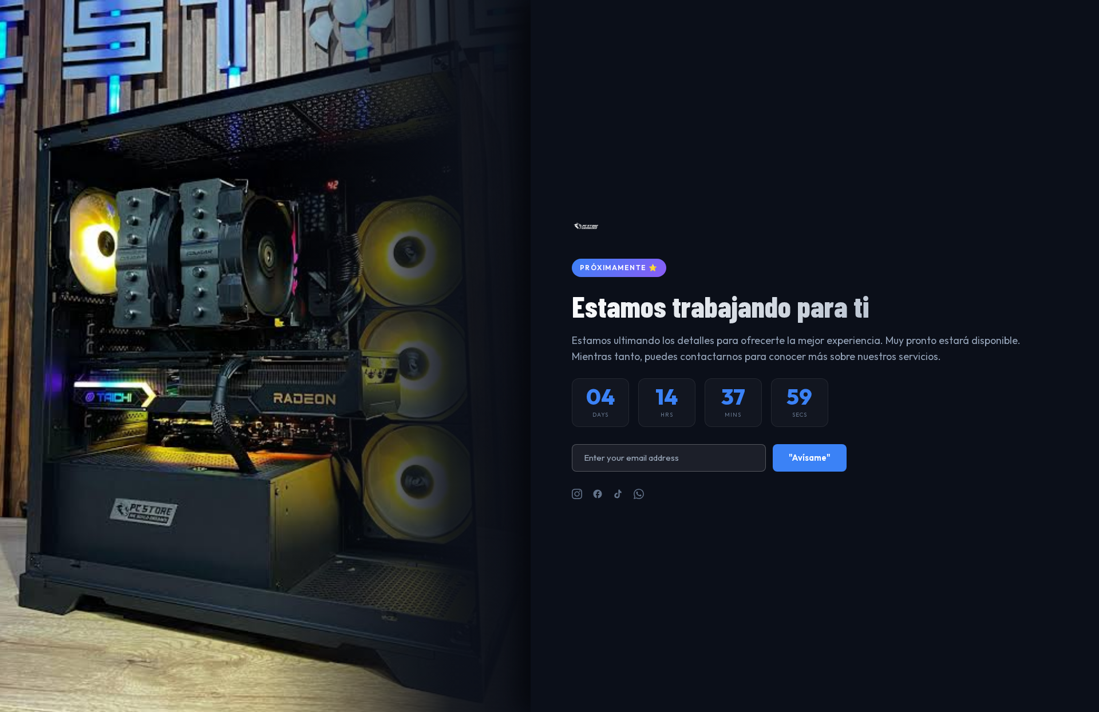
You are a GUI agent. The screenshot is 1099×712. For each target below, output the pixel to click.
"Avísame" (810, 457)
